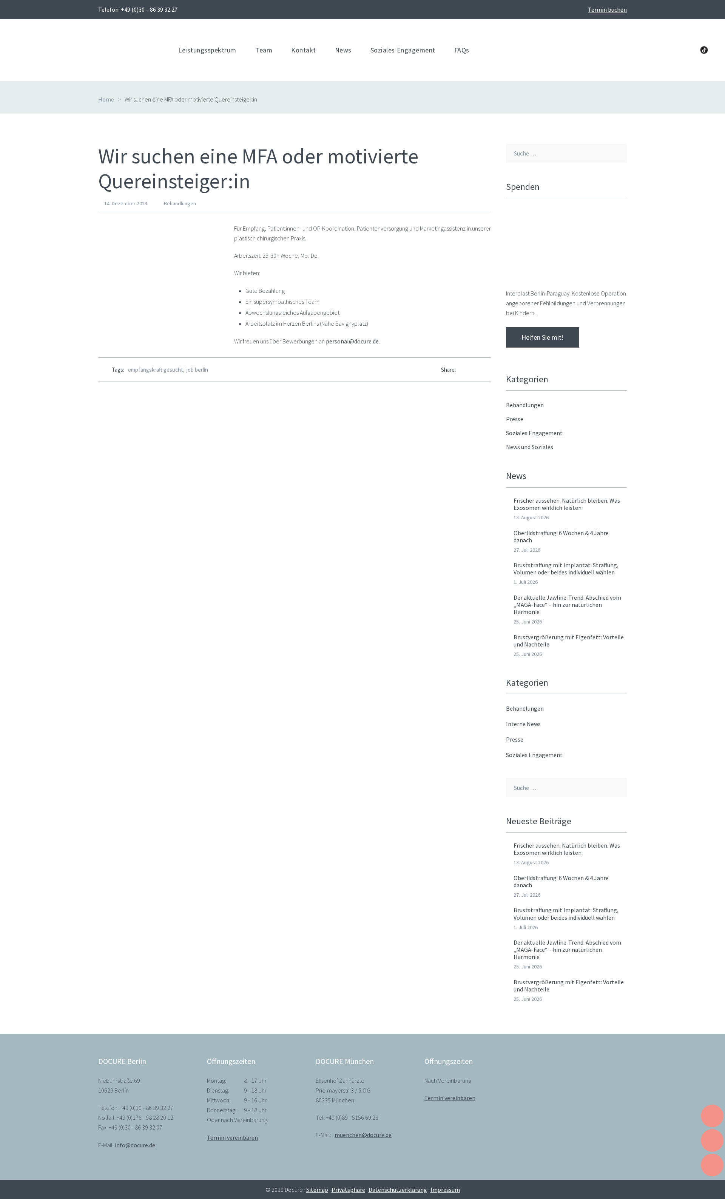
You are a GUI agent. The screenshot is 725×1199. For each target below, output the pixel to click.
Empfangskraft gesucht (155, 369)
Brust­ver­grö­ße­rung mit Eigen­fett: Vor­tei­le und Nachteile (569, 640)
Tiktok (704, 50)
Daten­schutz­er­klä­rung (398, 1189)
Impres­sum (445, 1189)
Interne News (523, 724)
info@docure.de (135, 1145)
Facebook (641, 50)
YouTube (672, 50)
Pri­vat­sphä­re (348, 1189)
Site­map (317, 1189)
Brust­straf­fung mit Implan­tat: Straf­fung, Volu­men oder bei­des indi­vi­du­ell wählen (566, 568)
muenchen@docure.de (363, 1135)
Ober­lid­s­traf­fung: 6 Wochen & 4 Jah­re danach (561, 536)
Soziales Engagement (534, 755)
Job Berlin (197, 369)
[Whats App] (475, 369)
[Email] (489, 369)
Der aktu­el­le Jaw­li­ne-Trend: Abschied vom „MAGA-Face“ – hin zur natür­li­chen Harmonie (567, 605)
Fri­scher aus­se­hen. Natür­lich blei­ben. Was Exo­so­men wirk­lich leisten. (567, 504)
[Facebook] (462, 369)
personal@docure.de (352, 341)
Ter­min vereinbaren (232, 1137)
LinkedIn (657, 50)
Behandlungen (180, 203)
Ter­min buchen (607, 9)
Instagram (688, 50)
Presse (514, 739)
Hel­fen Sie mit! (542, 337)
